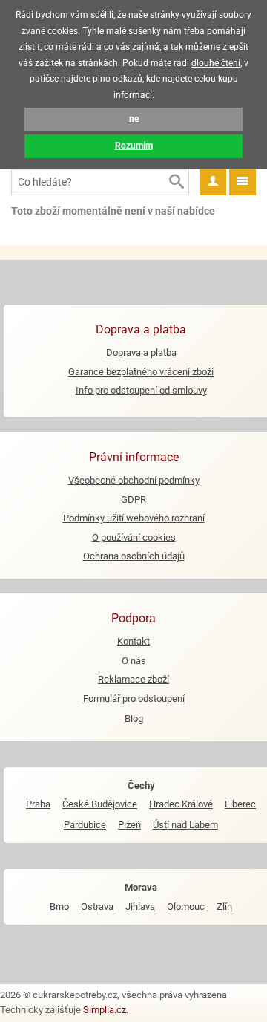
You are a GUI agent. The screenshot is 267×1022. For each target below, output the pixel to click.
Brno (59, 906)
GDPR (133, 499)
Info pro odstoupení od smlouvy (141, 390)
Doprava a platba (141, 352)
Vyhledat (175, 182)
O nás (134, 660)
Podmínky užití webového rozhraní (134, 518)
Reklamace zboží (133, 679)
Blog (134, 718)
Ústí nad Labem (185, 824)
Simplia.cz (104, 1009)
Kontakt (133, 641)
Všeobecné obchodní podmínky (134, 480)
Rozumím (134, 145)
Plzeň (129, 824)
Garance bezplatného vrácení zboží (141, 371)
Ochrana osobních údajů (134, 556)
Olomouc (186, 906)
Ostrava (97, 906)
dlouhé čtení (215, 63)
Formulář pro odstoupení (134, 698)
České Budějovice (99, 804)
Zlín (224, 906)
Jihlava (140, 906)
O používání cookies (134, 537)
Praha (38, 804)
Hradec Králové (181, 804)
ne (134, 119)
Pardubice (85, 824)
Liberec (240, 804)
